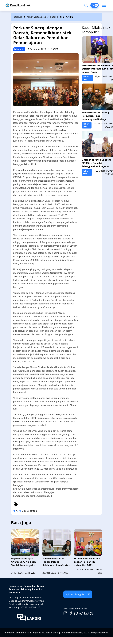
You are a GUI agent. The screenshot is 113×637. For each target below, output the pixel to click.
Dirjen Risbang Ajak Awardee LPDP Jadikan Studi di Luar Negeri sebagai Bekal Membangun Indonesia (24, 562)
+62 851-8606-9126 (30, 607)
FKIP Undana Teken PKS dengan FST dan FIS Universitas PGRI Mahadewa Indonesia (87, 562)
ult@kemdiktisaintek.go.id (29, 604)
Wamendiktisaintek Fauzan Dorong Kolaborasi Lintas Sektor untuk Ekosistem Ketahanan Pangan (55, 562)
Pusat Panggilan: (79, 594)
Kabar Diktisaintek (36, 16)
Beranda (18, 16)
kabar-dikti (56, 16)
